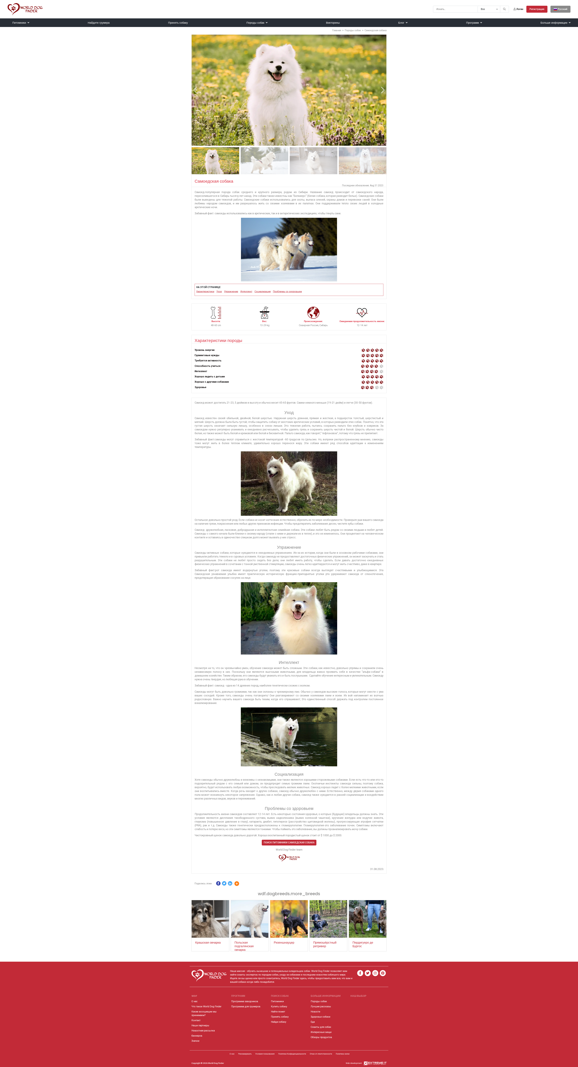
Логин (519, 9)
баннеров (196, 1035)
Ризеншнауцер (284, 942)
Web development (354, 1063)
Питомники (19, 23)
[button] (383, 90)
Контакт (195, 1020)
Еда (313, 1021)
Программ (473, 23)
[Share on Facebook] (218, 884)
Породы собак (255, 23)
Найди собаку (278, 1021)
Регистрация (537, 9)
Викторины (333, 23)
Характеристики (205, 291)
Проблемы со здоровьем (287, 291)
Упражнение (231, 291)
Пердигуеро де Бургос (363, 944)
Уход (219, 291)
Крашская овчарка (208, 942)
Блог (401, 23)
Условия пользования (265, 1054)
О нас (194, 1001)
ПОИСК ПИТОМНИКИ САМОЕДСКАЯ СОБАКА (289, 842)
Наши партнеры (200, 1025)
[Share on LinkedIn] (230, 884)
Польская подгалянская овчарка (244, 946)
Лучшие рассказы (321, 1006)
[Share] (239, 884)
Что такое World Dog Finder (206, 1006)
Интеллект (246, 291)
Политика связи (343, 1054)
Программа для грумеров (245, 1006)
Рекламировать (245, 1054)
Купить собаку (279, 1006)
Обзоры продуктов (321, 1037)
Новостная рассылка (203, 1030)
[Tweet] (224, 884)
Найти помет (278, 1011)
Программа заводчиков (244, 1001)
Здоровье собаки (320, 1016)
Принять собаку (178, 23)
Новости (315, 1011)
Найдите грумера (99, 23)
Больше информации (554, 23)
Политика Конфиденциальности (292, 1054)
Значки (195, 1040)
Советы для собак (321, 1027)
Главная (336, 30)
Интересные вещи (321, 1032)
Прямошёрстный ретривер (324, 944)
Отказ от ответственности (321, 1054)
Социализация (263, 291)
